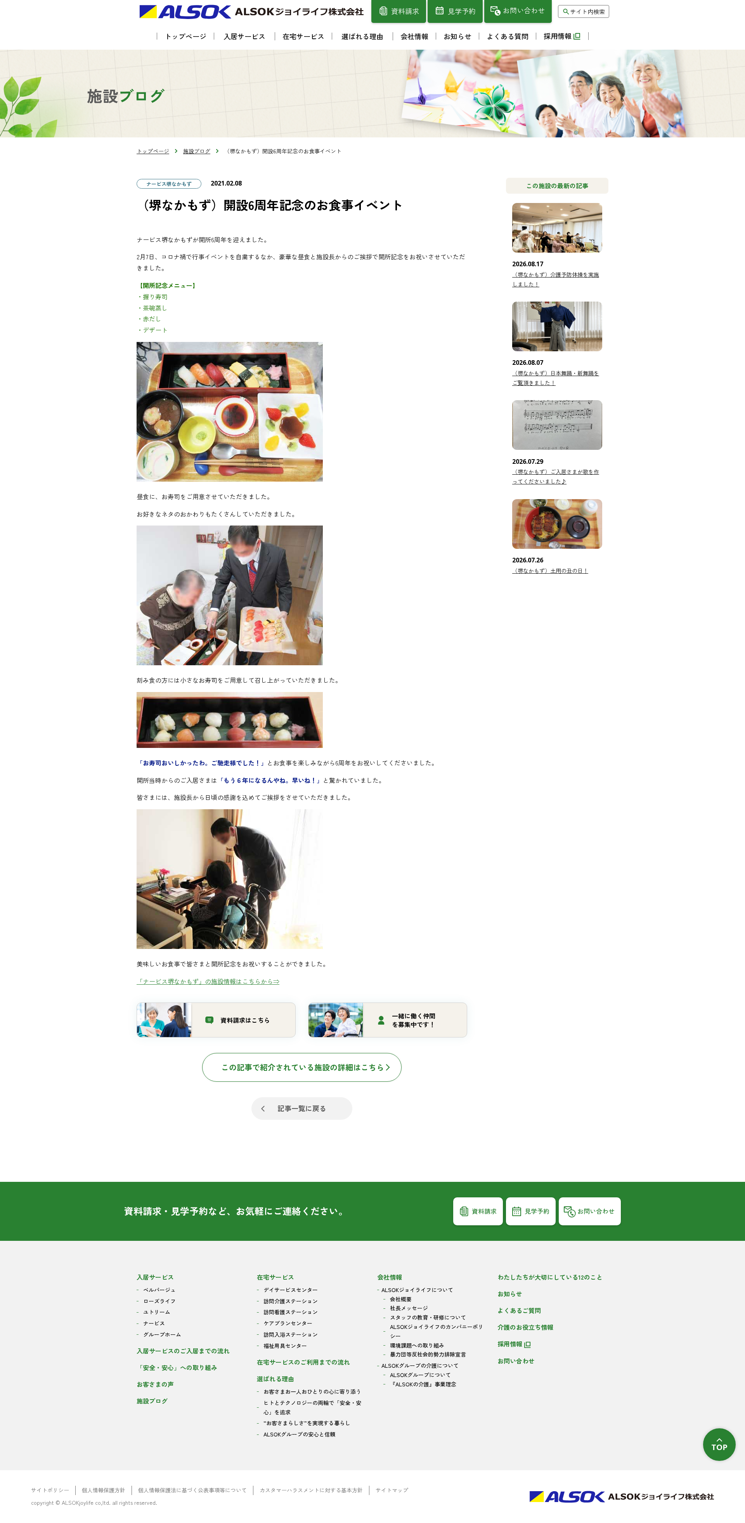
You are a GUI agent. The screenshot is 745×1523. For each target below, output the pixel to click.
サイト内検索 (587, 11)
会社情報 (389, 1277)
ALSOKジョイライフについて (417, 1290)
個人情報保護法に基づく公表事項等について (192, 1490)
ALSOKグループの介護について (420, 1365)
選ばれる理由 (275, 1378)
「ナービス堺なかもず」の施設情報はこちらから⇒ (208, 981)
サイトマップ (392, 1490)
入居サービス (155, 1277)
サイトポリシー (50, 1490)
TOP (719, 1447)
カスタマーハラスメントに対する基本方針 (311, 1490)
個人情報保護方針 (103, 1490)
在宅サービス (275, 1277)
